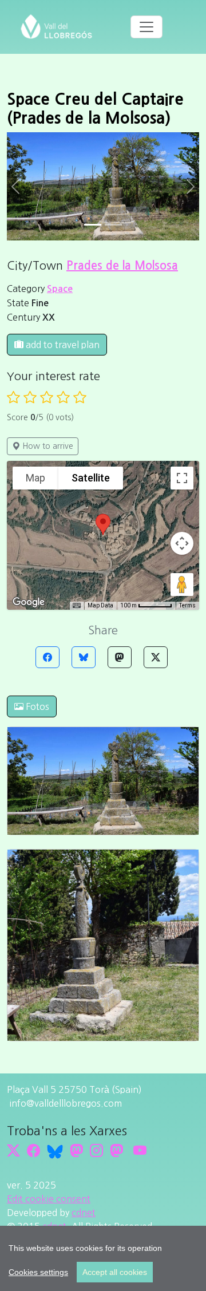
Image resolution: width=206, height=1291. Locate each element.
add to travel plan (61, 344)
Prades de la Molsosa (122, 265)
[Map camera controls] (182, 543)
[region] (103, 1258)
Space (60, 289)
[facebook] (33, 1150)
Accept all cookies (114, 1272)
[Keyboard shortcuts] (77, 606)
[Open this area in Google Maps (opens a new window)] (28, 602)
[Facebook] (47, 657)
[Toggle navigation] (146, 26)
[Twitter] (156, 657)
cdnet (84, 1212)
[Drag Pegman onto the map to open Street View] (182, 584)
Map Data (100, 605)
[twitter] (13, 1150)
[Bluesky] (84, 657)
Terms (187, 605)
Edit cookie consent (48, 1198)
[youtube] (139, 1150)
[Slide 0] (92, 224)
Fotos (36, 706)
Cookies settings (38, 1272)
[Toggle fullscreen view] (182, 478)
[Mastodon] (120, 657)
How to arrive (46, 446)
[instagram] (96, 1150)
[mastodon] (116, 1150)
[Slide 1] (113, 224)
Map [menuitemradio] (35, 478)
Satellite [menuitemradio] (91, 478)
